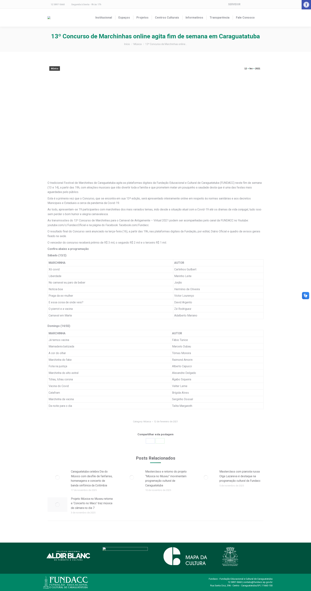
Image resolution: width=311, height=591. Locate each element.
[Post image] (57, 477)
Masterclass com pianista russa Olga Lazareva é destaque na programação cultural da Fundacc (239, 476)
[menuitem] (104, 17)
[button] (306, 4)
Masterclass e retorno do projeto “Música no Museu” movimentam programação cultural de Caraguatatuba (166, 478)
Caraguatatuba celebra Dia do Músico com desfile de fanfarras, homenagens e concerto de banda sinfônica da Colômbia (91, 478)
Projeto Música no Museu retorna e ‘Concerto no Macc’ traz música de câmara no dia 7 (92, 503)
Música (54, 68)
